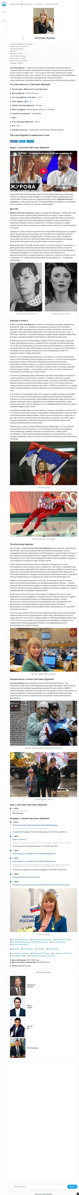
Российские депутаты (20, 940)
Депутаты (15, 949)
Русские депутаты (41, 942)
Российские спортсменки (21, 942)
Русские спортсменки (20, 944)
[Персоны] (4, 12)
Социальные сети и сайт (18, 46)
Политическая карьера (18, 56)
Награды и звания (16, 63)
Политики (40, 949)
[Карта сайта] (4, 21)
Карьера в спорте (16, 53)
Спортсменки (53, 949)
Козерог (30, 101)
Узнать (40, 97)
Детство (13, 51)
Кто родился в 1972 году (62, 953)
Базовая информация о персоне (21, 44)
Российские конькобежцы (41, 940)
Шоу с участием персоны (19, 61)
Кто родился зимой (19, 956)
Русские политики (58, 942)
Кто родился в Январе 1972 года (42, 956)
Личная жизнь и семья (18, 58)
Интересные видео (16, 49)
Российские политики (63, 940)
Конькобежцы (28, 949)
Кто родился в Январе (20, 953)
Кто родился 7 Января (40, 953)
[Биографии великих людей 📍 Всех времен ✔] (4, 4)
